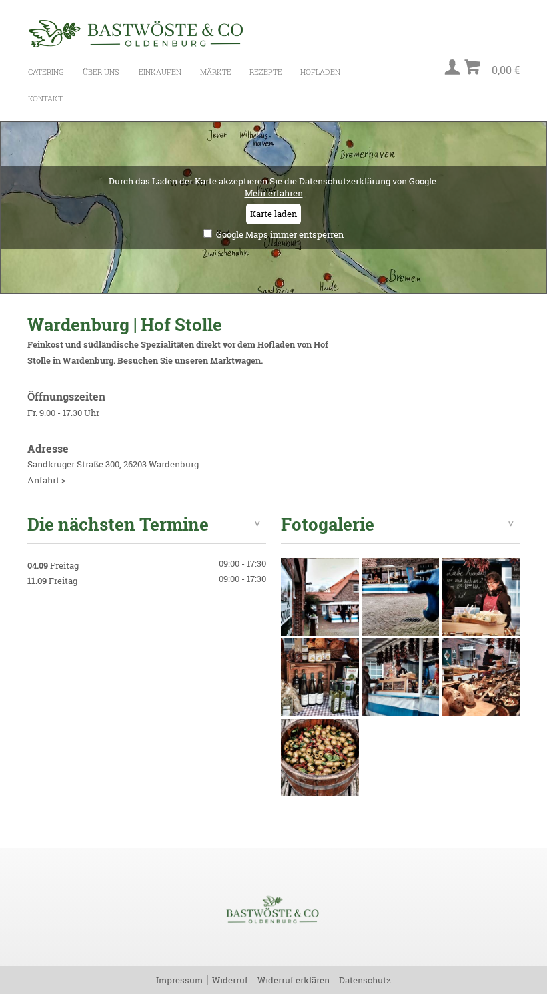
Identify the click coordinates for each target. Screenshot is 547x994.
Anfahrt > (46, 480)
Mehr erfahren (274, 193)
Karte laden (273, 214)
